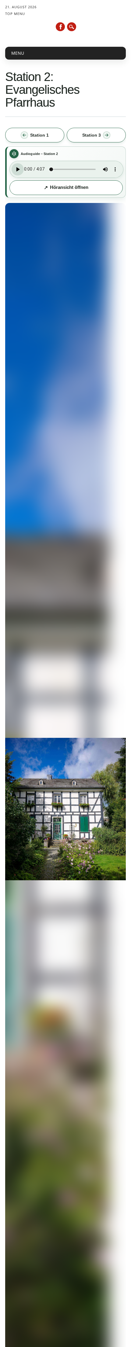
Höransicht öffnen (69, 187)
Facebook (60, 26)
